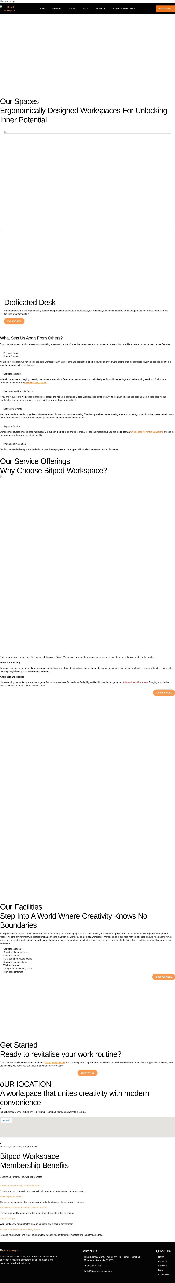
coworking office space (35, 382)
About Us (56, 9)
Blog (85, 9)
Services (72, 9)
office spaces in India (55, 1062)
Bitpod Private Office (124, 9)
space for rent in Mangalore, (149, 432)
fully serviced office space (135, 682)
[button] (1, 229)
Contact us (101, 9)
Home (42, 9)
